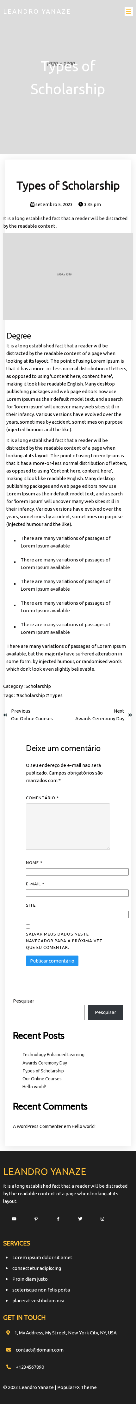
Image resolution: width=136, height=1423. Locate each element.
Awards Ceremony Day (44, 1062)
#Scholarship (31, 695)
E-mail (35, 884)
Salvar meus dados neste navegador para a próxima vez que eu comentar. (64, 941)
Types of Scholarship (43, 1070)
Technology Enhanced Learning (53, 1054)
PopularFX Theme (77, 1387)
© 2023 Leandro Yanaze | (30, 1387)
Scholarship (38, 686)
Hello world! (34, 1086)
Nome (34, 862)
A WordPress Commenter (38, 1126)
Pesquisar (23, 1000)
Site (31, 905)
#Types (54, 695)
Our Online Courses (42, 1078)
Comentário (42, 797)
